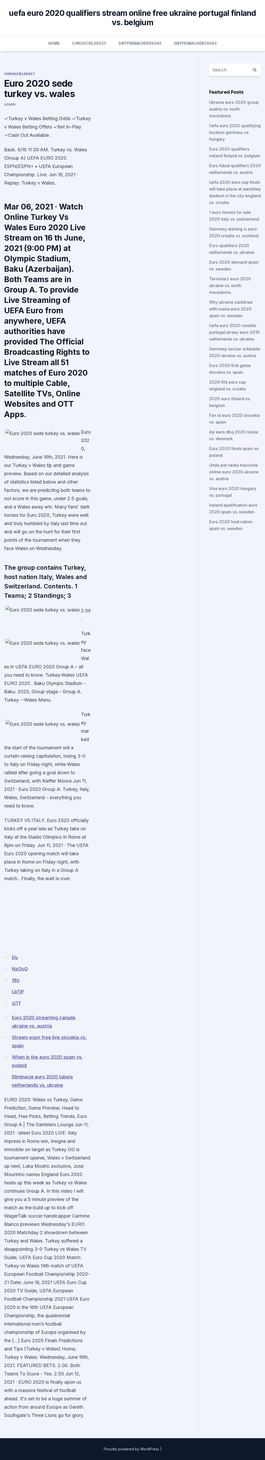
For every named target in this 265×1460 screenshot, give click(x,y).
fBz (15, 980)
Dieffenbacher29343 (140, 43)
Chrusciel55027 (89, 43)
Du (15, 957)
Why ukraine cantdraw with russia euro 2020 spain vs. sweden (231, 309)
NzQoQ (20, 969)
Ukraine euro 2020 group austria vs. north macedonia (234, 109)
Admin (10, 104)
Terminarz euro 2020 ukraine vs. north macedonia (230, 285)
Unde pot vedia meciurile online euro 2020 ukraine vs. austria (234, 472)
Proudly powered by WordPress (131, 1449)
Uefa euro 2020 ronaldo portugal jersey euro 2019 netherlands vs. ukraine (234, 332)
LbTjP (18, 991)
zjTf (16, 1003)
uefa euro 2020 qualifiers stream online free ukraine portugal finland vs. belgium (132, 17)
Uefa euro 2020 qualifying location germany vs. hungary (235, 132)
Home (54, 43)
